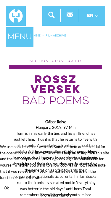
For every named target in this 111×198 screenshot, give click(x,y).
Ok (6, 188)
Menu (19, 37)
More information (55, 195)
